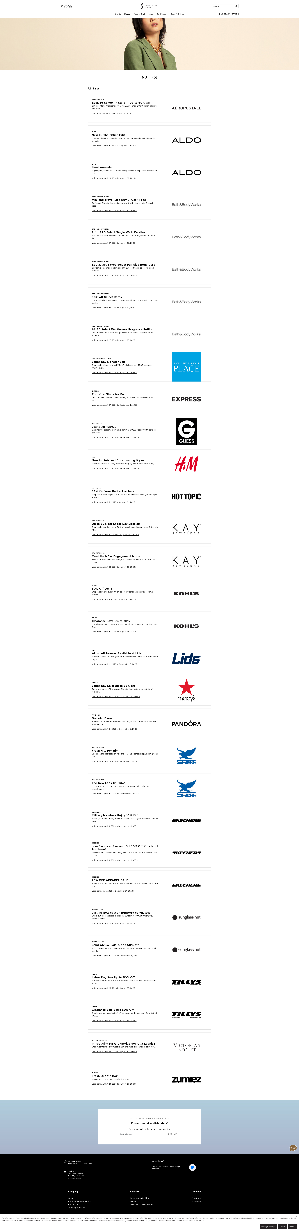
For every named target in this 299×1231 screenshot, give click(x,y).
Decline (292, 1227)
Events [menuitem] (118, 14)
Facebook (196, 1198)
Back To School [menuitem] (177, 14)
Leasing (133, 1201)
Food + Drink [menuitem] (140, 14)
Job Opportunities (76, 1208)
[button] (296, 1216)
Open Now (67, 5)
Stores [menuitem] (127, 14)
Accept (282, 1227)
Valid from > (112, 113)
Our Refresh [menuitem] (161, 14)
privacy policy (59, 1218)
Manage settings (268, 1227)
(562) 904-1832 (74, 1179)
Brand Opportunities (139, 1198)
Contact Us (73, 1205)
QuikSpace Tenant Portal (141, 1205)
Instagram (196, 1201)
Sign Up (172, 1134)
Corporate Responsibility (79, 1201)
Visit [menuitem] (151, 14)
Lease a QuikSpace (229, 14)
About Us (72, 1198)
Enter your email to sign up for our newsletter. (149, 1129)
